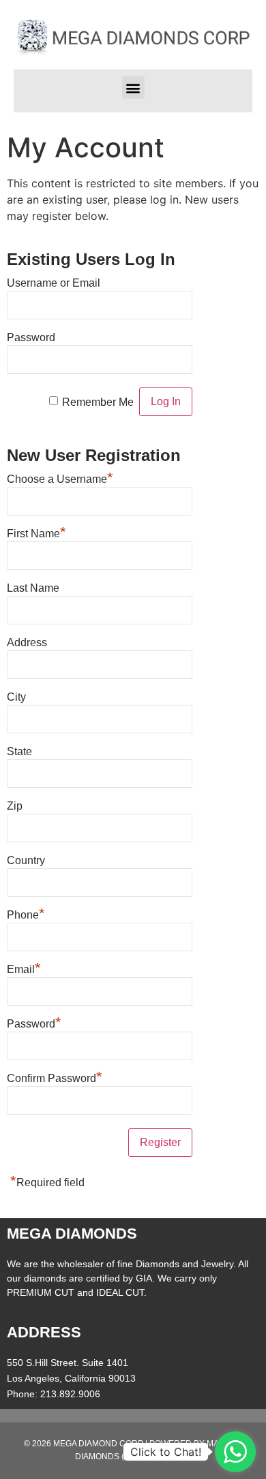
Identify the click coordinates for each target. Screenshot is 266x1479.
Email (24, 967)
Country (26, 860)
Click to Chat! (165, 1452)
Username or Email (53, 283)
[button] (133, 87)
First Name (36, 531)
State (19, 751)
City (16, 697)
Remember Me (98, 402)
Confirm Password (54, 1076)
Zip (15, 806)
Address (27, 642)
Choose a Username (60, 477)
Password (31, 337)
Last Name (33, 588)
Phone (26, 913)
